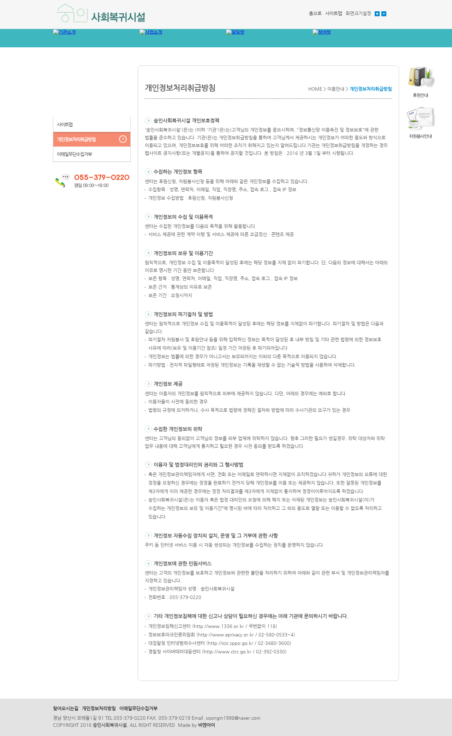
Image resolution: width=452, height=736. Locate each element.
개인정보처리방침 (99, 708)
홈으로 (315, 13)
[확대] (377, 13)
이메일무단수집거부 (74, 154)
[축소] (383, 13)
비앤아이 (206, 725)
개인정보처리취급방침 (76, 139)
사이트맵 (333, 13)
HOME (315, 88)
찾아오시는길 (65, 708)
